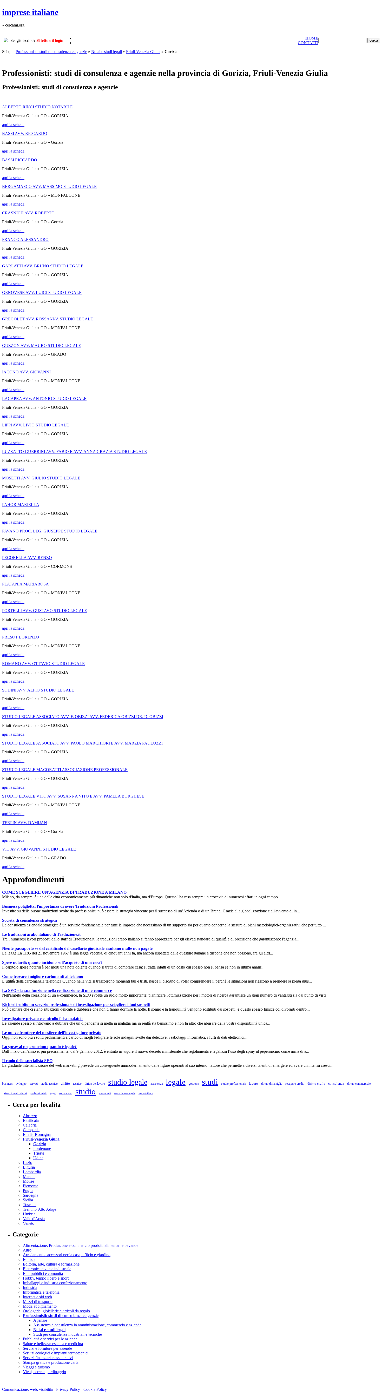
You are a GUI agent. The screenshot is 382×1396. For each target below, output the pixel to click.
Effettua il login (49, 40)
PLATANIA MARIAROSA (25, 584)
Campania (31, 1130)
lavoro (253, 1083)
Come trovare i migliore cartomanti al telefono (42, 976)
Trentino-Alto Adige (39, 1209)
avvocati (105, 1093)
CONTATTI (308, 43)
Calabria (30, 1125)
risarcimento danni (15, 1093)
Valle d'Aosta (34, 1218)
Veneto (28, 1223)
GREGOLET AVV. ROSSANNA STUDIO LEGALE (47, 319)
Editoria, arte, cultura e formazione (51, 1264)
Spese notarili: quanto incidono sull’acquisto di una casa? (52, 962)
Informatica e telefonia (41, 1292)
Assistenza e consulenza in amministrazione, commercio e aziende (87, 1325)
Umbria (29, 1214)
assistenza (156, 1083)
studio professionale (233, 1083)
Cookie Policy (95, 1389)
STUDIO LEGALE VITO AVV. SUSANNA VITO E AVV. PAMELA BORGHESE (73, 796)
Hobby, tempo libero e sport (46, 1278)
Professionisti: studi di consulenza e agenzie (51, 51)
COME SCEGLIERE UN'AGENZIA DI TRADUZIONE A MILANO (64, 892)
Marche (29, 1176)
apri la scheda (13, 124)
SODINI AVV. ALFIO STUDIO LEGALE (38, 690)
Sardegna (30, 1195)
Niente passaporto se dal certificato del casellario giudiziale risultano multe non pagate (77, 948)
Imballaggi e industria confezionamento (55, 1283)
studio (85, 1091)
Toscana (29, 1204)
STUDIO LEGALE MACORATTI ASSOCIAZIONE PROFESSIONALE (65, 769)
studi (210, 1081)
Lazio (27, 1162)
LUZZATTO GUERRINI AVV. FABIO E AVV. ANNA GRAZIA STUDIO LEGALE (74, 451)
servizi (34, 1083)
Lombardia (32, 1172)
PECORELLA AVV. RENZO (27, 557)
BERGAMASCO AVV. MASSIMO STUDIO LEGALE (49, 186)
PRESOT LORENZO (20, 637)
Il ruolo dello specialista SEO (27, 1060)
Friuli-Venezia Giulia (143, 51)
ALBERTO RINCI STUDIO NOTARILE (37, 107)
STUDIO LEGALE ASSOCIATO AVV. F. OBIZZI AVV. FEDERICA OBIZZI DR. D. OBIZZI (82, 716)
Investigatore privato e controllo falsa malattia (42, 1018)
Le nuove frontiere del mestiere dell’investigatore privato (51, 1032)
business (7, 1083)
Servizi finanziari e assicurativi (48, 1357)
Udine (38, 1158)
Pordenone (42, 1148)
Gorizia (39, 1144)
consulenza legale (124, 1093)
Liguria (29, 1167)
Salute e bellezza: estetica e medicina (53, 1343)
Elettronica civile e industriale (47, 1269)
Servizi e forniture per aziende (47, 1348)
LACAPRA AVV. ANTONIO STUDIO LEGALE (44, 398)
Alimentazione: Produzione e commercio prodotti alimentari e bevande (80, 1245)
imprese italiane (30, 12)
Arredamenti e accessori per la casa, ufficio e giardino (66, 1255)
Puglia (28, 1190)
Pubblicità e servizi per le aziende (50, 1339)
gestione (194, 1083)
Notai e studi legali (106, 51)
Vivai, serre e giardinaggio (44, 1371)
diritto (65, 1083)
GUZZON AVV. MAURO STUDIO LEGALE (41, 345)
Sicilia (28, 1200)
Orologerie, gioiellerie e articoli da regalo (56, 1311)
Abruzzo (30, 1116)
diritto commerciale (359, 1083)
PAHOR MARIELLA (20, 504)
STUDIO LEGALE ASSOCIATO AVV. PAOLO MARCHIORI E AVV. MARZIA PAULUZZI (82, 743)
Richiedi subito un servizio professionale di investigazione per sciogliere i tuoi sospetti (76, 1004)
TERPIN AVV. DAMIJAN (24, 822)
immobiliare (146, 1093)
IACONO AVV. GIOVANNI (26, 372)
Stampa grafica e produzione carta (50, 1362)
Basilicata (31, 1120)
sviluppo (21, 1083)
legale (176, 1081)
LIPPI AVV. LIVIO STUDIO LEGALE (35, 425)
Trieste (38, 1153)
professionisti (38, 1093)
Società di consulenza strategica (29, 920)
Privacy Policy (68, 1389)
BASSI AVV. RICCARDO (24, 133)
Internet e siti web (37, 1297)
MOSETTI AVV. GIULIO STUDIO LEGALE (41, 478)
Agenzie (40, 1320)
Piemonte (30, 1186)
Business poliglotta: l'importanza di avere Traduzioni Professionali (60, 906)
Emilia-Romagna (37, 1134)
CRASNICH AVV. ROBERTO (28, 213)
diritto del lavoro (95, 1083)
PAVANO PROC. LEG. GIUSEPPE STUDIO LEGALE (49, 531)
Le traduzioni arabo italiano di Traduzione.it (41, 934)
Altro (27, 1250)
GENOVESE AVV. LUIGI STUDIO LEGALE (42, 292)
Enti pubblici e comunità (43, 1273)
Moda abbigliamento (40, 1306)
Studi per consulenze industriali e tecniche (67, 1334)
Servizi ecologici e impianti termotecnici (55, 1353)
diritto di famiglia (271, 1083)
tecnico (77, 1083)
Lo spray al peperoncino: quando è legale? (39, 1046)
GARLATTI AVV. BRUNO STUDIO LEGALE (42, 266)
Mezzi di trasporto (37, 1301)
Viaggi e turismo (36, 1367)
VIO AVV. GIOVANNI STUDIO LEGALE (39, 849)
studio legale (127, 1082)
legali (53, 1093)
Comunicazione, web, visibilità (27, 1389)
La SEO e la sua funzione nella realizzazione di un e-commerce (57, 990)
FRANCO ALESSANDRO (25, 239)
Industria (30, 1287)
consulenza (336, 1083)
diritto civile (316, 1083)
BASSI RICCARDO (19, 160)
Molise (28, 1181)
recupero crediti (294, 1083)
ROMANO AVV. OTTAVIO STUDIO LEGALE (43, 663)
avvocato (65, 1093)
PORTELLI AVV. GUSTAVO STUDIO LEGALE (44, 610)
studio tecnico (49, 1083)
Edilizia (29, 1259)
